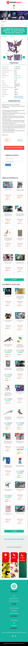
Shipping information (14, 598)
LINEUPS (2, 25)
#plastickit (20, 96)
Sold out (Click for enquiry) (14, 147)
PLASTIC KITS (5, 36)
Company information (14, 613)
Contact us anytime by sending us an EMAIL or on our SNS (14, 632)
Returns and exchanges (14, 601)
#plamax (16, 96)
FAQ (14, 595)
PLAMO (11, 36)
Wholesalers (14, 625)
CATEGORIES (3, 21)
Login (14, 622)
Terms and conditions (14, 608)
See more (14, 279)
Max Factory (17, 75)
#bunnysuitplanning (18, 97)
